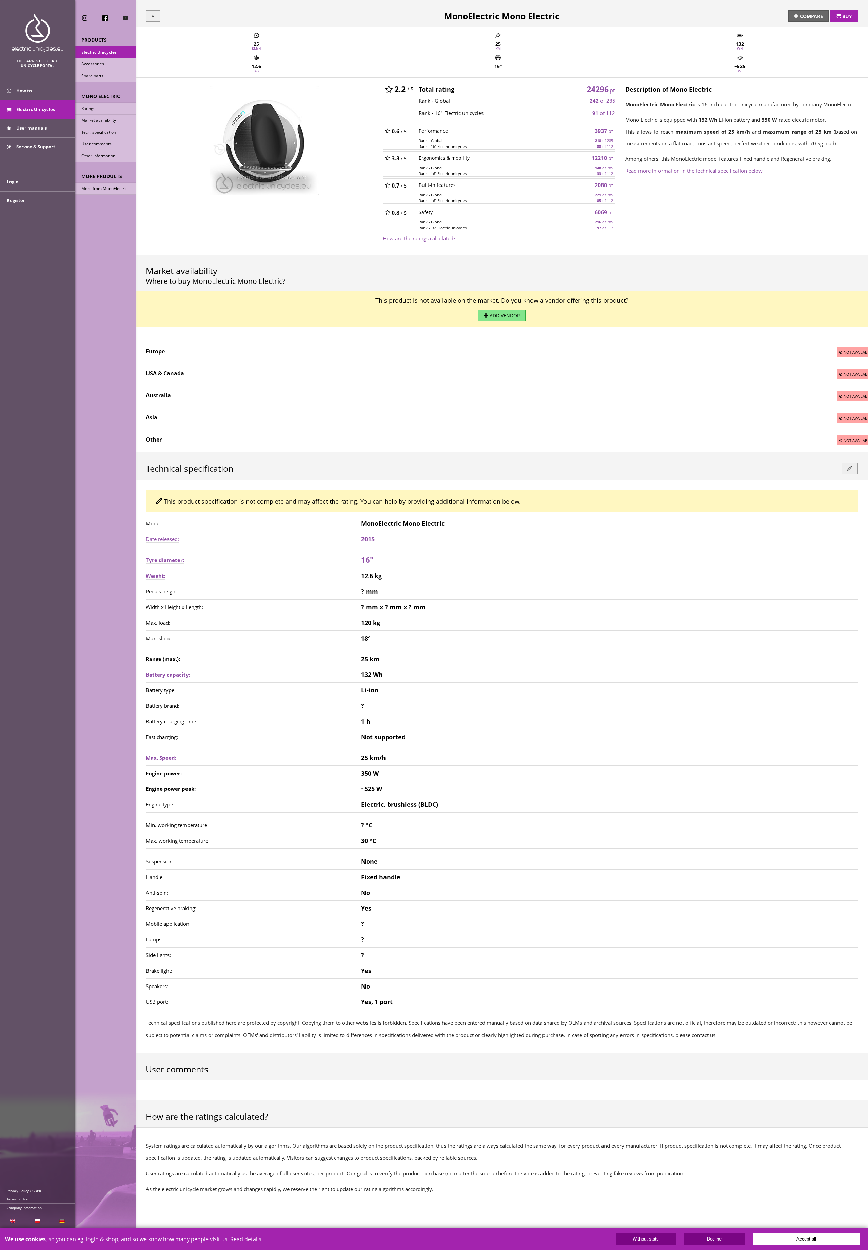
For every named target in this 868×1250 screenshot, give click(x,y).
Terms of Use (17, 1199)
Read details (245, 1239)
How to (23, 90)
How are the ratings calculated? (419, 238)
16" (367, 560)
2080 (604, 185)
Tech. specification (98, 132)
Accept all (806, 1239)
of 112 (603, 113)
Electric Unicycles (99, 52)
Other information (98, 156)
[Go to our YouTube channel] (125, 18)
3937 (604, 131)
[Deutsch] (62, 1221)
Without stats (646, 1239)
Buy (846, 16)
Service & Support (35, 146)
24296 (601, 89)
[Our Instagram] (85, 18)
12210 (602, 158)
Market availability (98, 120)
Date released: (162, 538)
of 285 (602, 100)
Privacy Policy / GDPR (24, 1190)
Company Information (24, 1207)
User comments (96, 144)
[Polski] (37, 1221)
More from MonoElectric (104, 188)
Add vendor (504, 315)
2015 (368, 539)
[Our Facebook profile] (105, 18)
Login (13, 182)
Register (16, 200)
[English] (12, 1221)
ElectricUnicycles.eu (37, 33)
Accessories (92, 64)
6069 (604, 212)
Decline (714, 1239)
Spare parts (92, 76)
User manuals (31, 128)
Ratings (88, 108)
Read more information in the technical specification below (693, 170)
